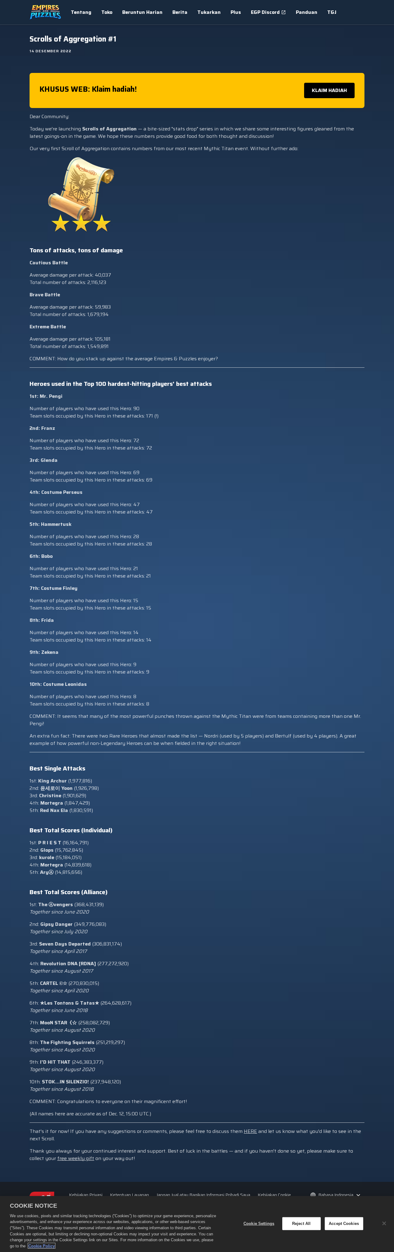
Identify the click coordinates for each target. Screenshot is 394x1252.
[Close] (384, 1223)
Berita (179, 12)
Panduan (306, 12)
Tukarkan (209, 12)
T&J (331, 12)
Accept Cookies (344, 1223)
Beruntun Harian (142, 12)
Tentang (81, 12)
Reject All (301, 1223)
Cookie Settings (258, 1223)
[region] (197, 1224)
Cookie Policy (41, 1245)
